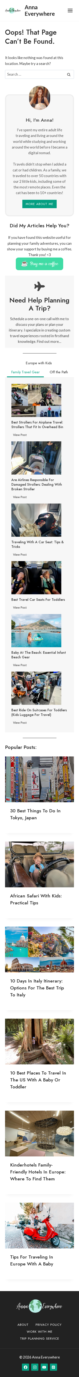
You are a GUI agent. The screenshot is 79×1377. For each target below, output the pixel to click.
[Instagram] (34, 1367)
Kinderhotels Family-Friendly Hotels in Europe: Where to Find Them (38, 1171)
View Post (20, 435)
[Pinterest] (53, 1367)
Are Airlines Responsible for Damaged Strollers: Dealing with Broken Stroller (36, 485)
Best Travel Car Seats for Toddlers (38, 599)
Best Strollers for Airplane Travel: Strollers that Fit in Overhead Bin (37, 424)
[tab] (38, 363)
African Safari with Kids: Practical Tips (36, 899)
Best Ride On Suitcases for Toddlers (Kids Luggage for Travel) (39, 712)
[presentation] (36, 400)
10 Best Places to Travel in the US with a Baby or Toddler (38, 1079)
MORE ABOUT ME (39, 204)
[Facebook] (25, 1367)
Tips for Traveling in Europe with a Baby (31, 1260)
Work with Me (39, 1331)
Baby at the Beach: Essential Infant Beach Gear (38, 655)
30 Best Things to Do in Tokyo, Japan (35, 814)
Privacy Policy (49, 1324)
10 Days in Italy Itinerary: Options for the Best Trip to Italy (37, 987)
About (23, 1324)
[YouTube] (44, 1367)
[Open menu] (70, 10)
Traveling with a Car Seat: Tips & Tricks (37, 544)
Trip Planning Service (39, 1338)
